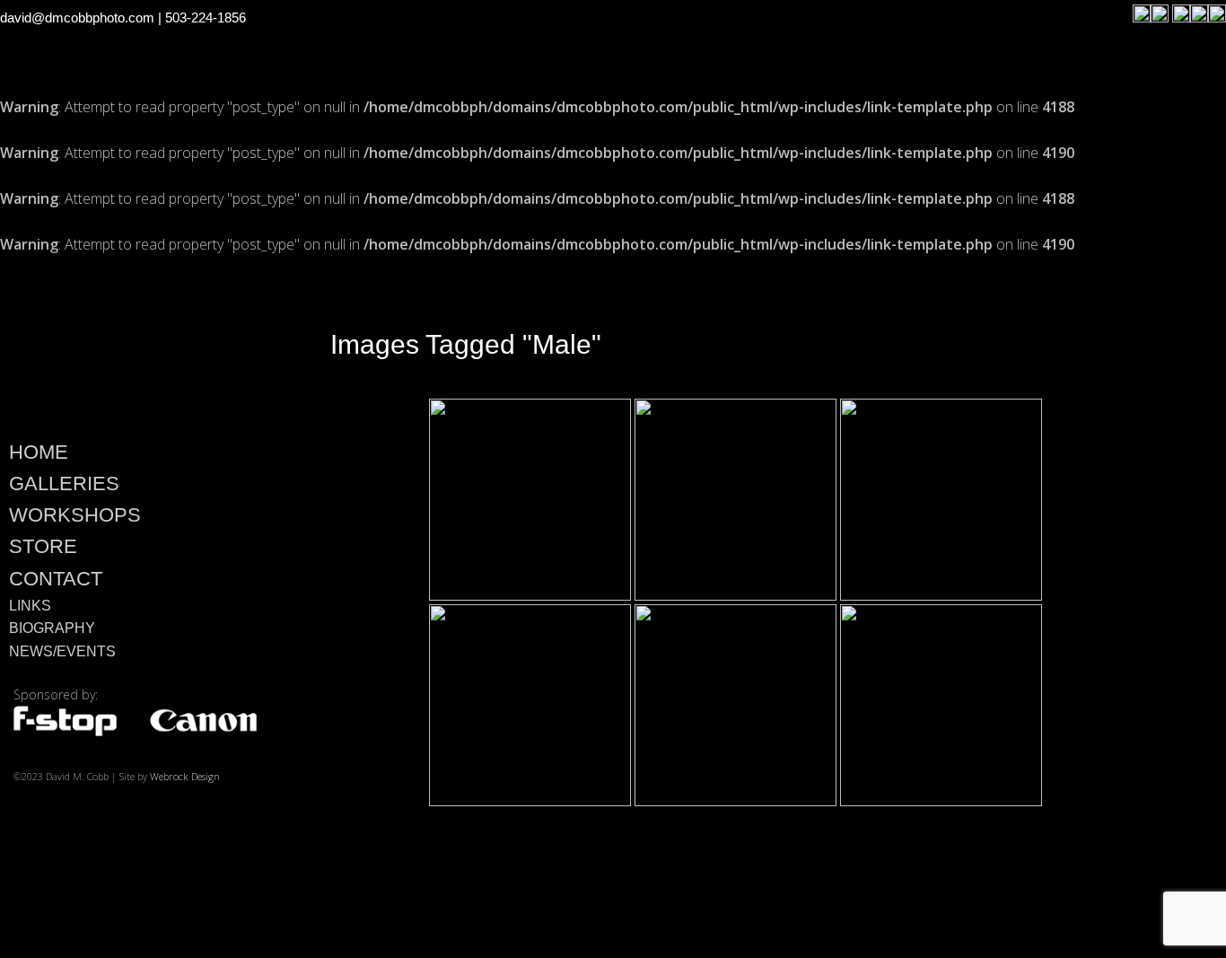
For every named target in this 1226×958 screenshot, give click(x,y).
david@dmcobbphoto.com (77, 17)
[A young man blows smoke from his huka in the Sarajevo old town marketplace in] (530, 500)
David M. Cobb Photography (134, 342)
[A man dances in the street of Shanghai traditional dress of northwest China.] (735, 500)
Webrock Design (185, 776)
